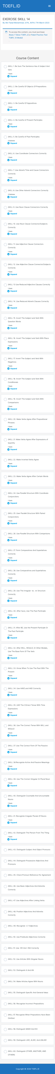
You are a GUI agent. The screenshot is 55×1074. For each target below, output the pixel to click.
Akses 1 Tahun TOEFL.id (19, 35)
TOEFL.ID (11, 5)
